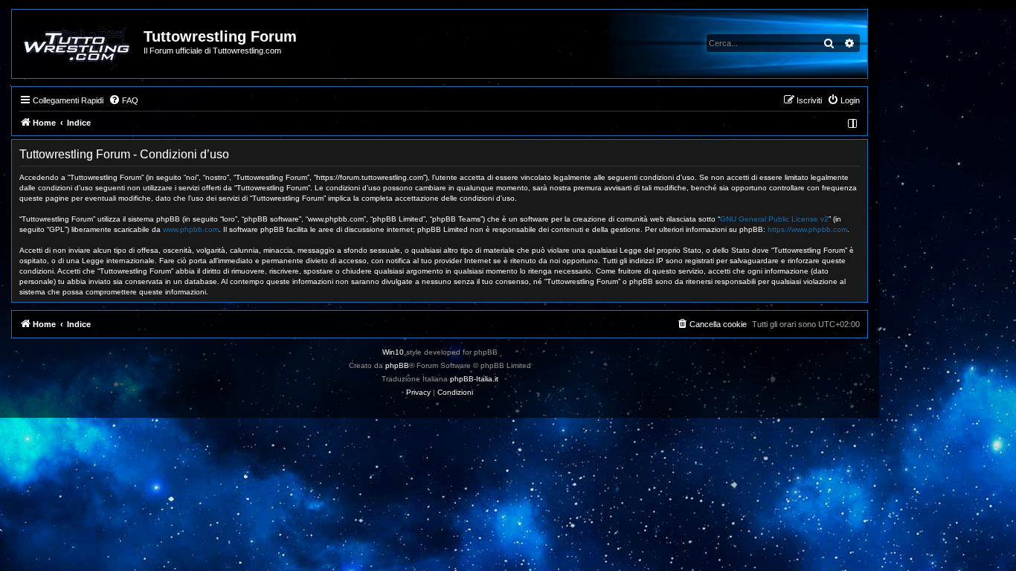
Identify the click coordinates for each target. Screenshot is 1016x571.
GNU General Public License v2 (774, 219)
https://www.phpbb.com (807, 229)
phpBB (397, 365)
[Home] (78, 44)
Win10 (393, 352)
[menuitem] (123, 100)
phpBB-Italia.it (474, 379)
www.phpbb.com (191, 229)
